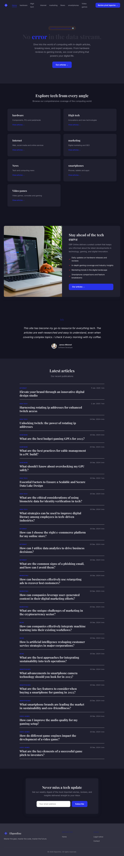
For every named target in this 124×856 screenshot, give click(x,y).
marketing (53, 5)
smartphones (73, 5)
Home (14, 5)
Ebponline (15, 833)
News (62, 5)
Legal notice (98, 837)
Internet (43, 5)
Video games (84, 5)
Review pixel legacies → (108, 5)
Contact (96, 841)
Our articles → (62, 65)
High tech (32, 5)
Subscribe (79, 804)
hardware (23, 5)
